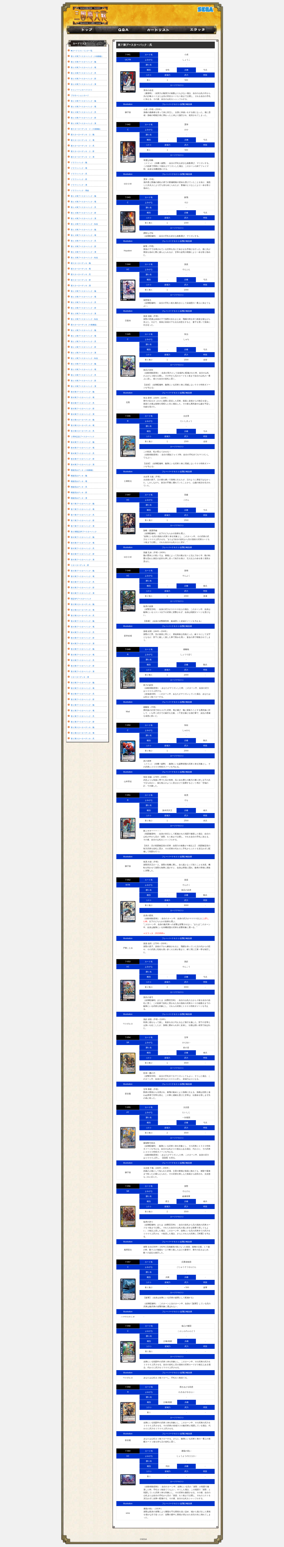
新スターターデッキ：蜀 (81, 269)
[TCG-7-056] (128, 1216)
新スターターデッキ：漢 (81, 286)
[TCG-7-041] (128, 82)
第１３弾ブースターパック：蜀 (83, 235)
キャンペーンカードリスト (82, 90)
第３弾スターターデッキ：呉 (82, 431)
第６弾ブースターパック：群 (82, 554)
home (85, 29)
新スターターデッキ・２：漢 (82, 157)
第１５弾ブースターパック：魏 (83, 101)
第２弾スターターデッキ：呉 (82, 615)
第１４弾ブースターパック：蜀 (83, 202)
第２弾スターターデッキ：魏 (82, 604)
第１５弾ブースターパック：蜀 (83, 107)
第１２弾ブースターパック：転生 (84, 319)
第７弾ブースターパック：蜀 (82, 509)
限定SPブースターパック (81, 599)
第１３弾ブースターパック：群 (83, 246)
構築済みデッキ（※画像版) (82, 470)
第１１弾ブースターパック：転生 (84, 358)
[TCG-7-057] (128, 1289)
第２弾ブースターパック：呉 (82, 694)
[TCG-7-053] (128, 990)
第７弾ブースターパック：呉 (82, 515)
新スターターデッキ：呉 (81, 274)
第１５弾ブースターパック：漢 (83, 123)
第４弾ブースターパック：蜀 (82, 627)
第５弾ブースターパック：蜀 (82, 576)
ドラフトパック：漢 (79, 185)
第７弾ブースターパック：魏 (82, 504)
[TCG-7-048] (128, 601)
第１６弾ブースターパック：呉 (83, 73)
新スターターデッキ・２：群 (82, 151)
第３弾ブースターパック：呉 (82, 660)
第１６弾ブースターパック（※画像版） (87, 56)
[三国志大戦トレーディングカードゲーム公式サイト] (90, 24)
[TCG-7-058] (128, 1351)
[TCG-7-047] (128, 523)
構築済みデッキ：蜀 (79, 481)
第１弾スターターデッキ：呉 (82, 739)
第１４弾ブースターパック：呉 (83, 207)
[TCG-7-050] (128, 751)
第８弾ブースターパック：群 (82, 459)
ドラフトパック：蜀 (79, 168)
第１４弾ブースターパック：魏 (83, 196)
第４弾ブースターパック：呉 (82, 632)
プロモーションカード (80, 95)
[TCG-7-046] (128, 446)
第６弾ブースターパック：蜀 (82, 543)
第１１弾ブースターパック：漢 (83, 353)
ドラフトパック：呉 (79, 174)
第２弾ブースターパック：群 (82, 699)
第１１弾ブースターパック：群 (83, 347)
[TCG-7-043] (128, 221)
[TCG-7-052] (128, 911)
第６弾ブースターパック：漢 (82, 560)
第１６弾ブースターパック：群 (83, 79)
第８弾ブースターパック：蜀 (82, 448)
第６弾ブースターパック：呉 (82, 548)
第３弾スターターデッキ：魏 (82, 420)
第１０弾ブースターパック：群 (83, 381)
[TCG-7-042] (128, 152)
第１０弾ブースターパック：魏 (83, 364)
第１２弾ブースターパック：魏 (83, 291)
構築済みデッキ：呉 (79, 487)
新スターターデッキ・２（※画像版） (86, 129)
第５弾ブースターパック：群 (82, 588)
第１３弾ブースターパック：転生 (84, 258)
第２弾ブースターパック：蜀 (82, 688)
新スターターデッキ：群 (81, 280)
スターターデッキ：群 (80, 565)
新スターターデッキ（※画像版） (84, 325)
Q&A (124, 29)
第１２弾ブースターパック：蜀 (83, 297)
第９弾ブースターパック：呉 (82, 403)
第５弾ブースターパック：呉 (82, 582)
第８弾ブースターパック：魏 (82, 442)
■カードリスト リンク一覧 (81, 51)
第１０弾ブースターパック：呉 (83, 375)
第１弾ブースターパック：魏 (82, 705)
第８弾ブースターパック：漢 (82, 464)
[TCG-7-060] (128, 1479)
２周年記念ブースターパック (82, 437)
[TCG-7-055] (128, 1137)
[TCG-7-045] (128, 366)
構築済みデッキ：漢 (79, 498)
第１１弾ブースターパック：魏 (83, 330)
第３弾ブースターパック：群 (82, 666)
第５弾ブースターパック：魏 (82, 571)
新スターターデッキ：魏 (81, 263)
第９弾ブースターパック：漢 (82, 414)
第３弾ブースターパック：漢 (82, 671)
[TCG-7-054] (128, 1063)
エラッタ (199, 29)
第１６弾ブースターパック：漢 (83, 84)
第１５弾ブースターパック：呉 (83, 112)
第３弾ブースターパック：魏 (82, 649)
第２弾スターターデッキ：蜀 (82, 610)
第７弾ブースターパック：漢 (82, 526)
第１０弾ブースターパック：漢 (83, 386)
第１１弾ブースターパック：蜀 (83, 336)
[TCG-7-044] (128, 290)
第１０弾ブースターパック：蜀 (83, 369)
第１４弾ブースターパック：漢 (83, 218)
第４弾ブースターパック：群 (82, 638)
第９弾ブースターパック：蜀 (82, 397)
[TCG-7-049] (128, 678)
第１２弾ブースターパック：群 (83, 308)
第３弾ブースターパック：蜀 (82, 655)
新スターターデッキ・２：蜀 (82, 140)
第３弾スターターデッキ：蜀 (82, 425)
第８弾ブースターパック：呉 (82, 453)
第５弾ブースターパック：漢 (82, 593)
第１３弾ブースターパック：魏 (83, 230)
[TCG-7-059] (128, 1412)
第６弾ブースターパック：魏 (82, 537)
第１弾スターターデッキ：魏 (82, 727)
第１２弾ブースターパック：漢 (83, 313)
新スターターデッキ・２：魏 (82, 135)
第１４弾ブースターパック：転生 (84, 224)
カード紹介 (160, 29)
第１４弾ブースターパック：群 (83, 213)
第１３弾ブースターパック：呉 (83, 241)
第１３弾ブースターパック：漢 (83, 252)
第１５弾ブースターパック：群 (83, 118)
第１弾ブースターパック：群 (82, 722)
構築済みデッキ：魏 (79, 476)
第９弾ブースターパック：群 (82, 409)
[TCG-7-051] (128, 828)
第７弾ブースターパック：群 (82, 520)
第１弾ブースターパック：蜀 (82, 711)
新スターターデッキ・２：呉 (82, 146)
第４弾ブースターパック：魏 (82, 621)
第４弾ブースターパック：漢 (82, 643)
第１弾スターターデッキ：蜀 (82, 733)
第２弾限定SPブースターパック (84, 532)
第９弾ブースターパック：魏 (82, 392)
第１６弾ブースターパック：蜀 (83, 67)
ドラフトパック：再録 (80, 190)
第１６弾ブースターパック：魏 (83, 62)
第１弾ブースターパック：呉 (82, 716)
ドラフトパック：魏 (79, 163)
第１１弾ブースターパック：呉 (83, 341)
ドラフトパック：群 (79, 179)
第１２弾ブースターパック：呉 (83, 302)
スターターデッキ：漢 (80, 677)
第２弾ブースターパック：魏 (82, 683)
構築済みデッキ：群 (79, 492)
